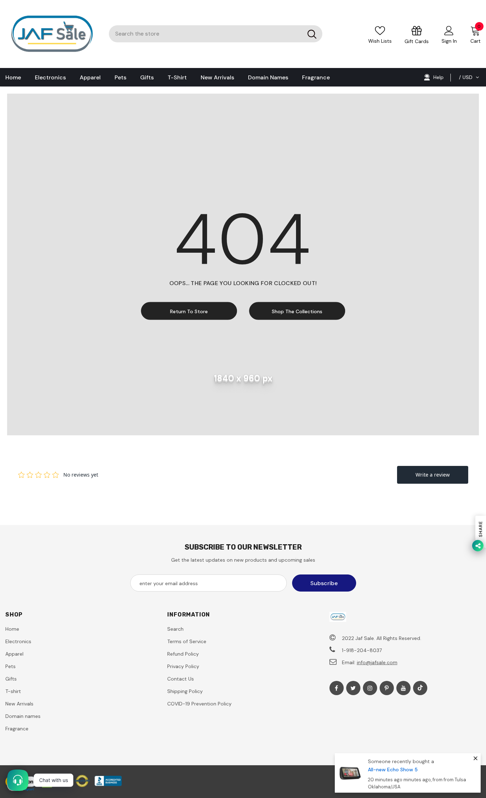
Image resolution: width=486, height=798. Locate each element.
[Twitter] (353, 688)
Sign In (449, 41)
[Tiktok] (420, 688)
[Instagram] (370, 688)
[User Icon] (449, 30)
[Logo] (51, 34)
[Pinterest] (387, 688)
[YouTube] (403, 688)
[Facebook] (336, 688)
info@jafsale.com (377, 662)
